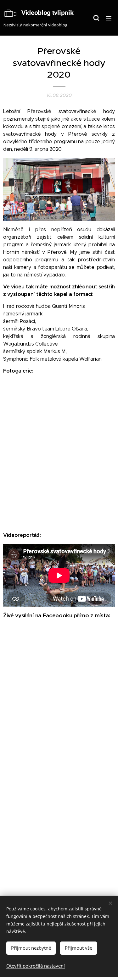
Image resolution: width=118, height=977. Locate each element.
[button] (96, 18)
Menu (108, 18)
